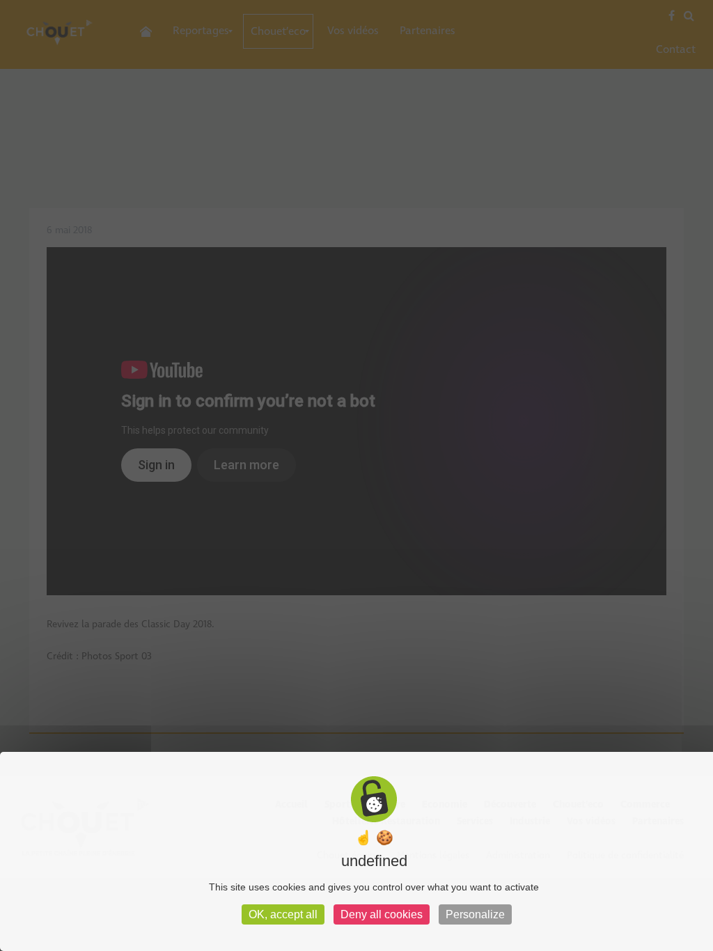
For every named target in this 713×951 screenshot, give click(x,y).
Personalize (475, 914)
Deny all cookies (381, 914)
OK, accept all (283, 914)
